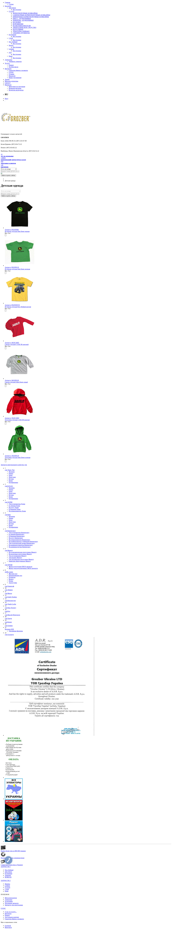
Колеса (11, 579)
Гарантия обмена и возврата (18, 70)
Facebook (8, 926)
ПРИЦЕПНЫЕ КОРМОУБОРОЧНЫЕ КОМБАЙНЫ (31, 17)
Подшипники (13, 482)
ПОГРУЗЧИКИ (18, 29)
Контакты (8, 68)
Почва (11, 581)
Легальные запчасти (12, 903)
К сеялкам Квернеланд (16, 534)
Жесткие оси (13, 574)
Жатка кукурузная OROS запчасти (20, 566)
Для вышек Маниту (15, 557)
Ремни (11, 473)
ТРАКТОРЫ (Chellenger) (21, 31)
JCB (10, 52)
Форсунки (12, 477)
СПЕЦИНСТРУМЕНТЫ (21, 33)
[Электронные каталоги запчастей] (14, 820)
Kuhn (6, 891)
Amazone (8, 875)
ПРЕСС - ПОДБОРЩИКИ (22, 18)
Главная (7, 2)
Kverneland (12, 34)
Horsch (11, 45)
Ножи (11, 481)
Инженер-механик (15, 88)
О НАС (11, 72)
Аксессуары (13, 583)
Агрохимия (9, 901)
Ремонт (11, 65)
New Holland (13, 42)
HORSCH (8, 877)
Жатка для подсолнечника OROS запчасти (23, 568)
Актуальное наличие (12, 917)
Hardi (10, 56)
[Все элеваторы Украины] (14, 799)
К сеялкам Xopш (14, 506)
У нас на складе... (11, 912)
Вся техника (17, 9)
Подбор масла (13, 67)
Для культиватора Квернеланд (19, 532)
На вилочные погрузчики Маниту (20, 554)
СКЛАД (7, 83)
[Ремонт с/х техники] (14, 841)
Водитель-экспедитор (16, 90)
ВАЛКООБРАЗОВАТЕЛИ (22, 26)
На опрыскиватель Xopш (17, 511)
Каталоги (8, 6)
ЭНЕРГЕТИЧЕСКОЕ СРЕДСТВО (24, 27)
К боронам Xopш (14, 509)
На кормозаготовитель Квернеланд (21, 545)
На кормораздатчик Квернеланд (19, 547)
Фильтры (12, 516)
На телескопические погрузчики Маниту (23, 552)
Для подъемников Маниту (18, 556)
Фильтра (12, 472)
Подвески (12, 577)
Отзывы (11, 74)
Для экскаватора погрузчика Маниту (21, 559)
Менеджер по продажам (17, 86)
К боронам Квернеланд (17, 536)
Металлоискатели (11, 898)
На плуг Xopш (14, 507)
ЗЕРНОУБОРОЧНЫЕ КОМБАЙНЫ (25, 13)
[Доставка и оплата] (14, 777)
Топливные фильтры (16, 631)
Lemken (11, 49)
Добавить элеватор (15, 61)
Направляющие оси (15, 575)
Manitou (7, 884)
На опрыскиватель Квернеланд (19, 540)
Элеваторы (8, 60)
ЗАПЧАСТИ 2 (6, 880)
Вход (6, 98)
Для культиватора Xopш (17, 504)
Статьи (11, 4)
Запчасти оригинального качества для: (14, 465)
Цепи (10, 475)
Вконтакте (8, 927)
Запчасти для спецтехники (14, 905)
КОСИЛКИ (17, 22)
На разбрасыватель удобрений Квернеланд (23, 541)
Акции (7, 79)
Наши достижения (15, 77)
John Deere (12, 8)
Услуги (7, 63)
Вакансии (12, 76)
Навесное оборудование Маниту (20, 561)
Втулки (11, 479)
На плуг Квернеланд (16, 538)
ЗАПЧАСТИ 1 (6, 866)
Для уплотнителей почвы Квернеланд (22, 543)
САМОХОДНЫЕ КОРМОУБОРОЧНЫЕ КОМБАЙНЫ (31, 15)
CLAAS (11, 11)
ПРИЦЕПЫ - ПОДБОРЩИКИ (23, 20)
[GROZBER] (16, 118)
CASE (11, 38)
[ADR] (49, 735)
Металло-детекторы (11, 81)
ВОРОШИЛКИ (18, 24)
